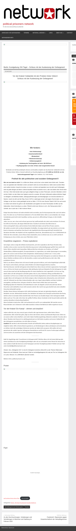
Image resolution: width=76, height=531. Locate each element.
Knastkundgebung (31, 502)
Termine (26, 32)
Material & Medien (39, 32)
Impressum (11, 527)
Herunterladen (25, 498)
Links (51, 32)
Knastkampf (23, 502)
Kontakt (70, 32)
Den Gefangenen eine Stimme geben (14, 507)
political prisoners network (18, 23)
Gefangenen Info (7, 37)
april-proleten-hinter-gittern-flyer (11, 498)
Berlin (12, 502)
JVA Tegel (17, 502)
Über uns (59, 32)
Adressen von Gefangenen (11, 32)
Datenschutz (4, 527)
